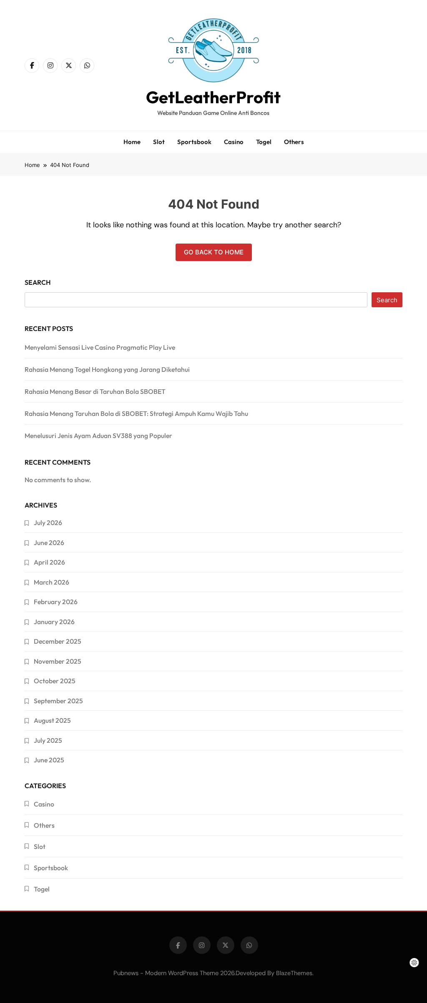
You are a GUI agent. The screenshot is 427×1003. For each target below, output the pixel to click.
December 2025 (57, 641)
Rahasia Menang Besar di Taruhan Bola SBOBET (95, 391)
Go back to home (214, 252)
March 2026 (51, 582)
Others (294, 142)
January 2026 (54, 621)
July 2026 (48, 522)
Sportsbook (194, 142)
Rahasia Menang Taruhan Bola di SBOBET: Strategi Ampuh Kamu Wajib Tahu (136, 413)
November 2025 (57, 661)
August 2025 (52, 720)
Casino (234, 142)
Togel (263, 142)
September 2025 (58, 701)
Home (132, 142)
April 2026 (49, 562)
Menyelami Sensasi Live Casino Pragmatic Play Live (100, 347)
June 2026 (49, 542)
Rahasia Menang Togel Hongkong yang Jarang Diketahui (107, 369)
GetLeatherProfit (213, 97)
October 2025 (54, 681)
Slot (159, 142)
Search (38, 282)
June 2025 (49, 760)
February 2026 (56, 601)
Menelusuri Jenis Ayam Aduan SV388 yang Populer (98, 435)
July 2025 (48, 740)
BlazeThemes (294, 973)
